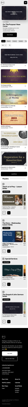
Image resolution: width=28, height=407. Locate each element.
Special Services (11, 259)
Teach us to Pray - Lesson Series (12, 187)
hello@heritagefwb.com (8, 365)
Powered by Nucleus (6, 403)
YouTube (17, 392)
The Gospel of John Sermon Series (13, 295)
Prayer (3, 388)
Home (3, 41)
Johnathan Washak (6, 30)
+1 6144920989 (6, 368)
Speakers (21, 41)
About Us (17, 379)
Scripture (15, 41)
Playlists (8, 41)
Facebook (17, 388)
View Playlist (6, 191)
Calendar (17, 382)
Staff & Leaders (6, 382)
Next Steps (5, 386)
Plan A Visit (5, 379)
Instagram (17, 390)
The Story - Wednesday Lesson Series (11, 224)
